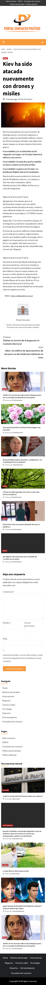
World (5, 58)
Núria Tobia (16, 799)
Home (5, 688)
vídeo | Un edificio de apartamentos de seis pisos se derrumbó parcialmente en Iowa (23, 352)
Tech (4, 900)
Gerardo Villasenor (18, 911)
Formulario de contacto (32, 1)
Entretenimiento (9, 717)
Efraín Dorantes (25, 99)
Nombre (7, 623)
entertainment (8, 825)
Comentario (9, 592)
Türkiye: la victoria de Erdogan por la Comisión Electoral (21, 340)
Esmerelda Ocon (17, 838)
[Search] (42, 42)
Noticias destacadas (11, 692)
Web (5, 639)
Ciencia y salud (8, 704)
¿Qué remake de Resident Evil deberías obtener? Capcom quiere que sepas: (22, 907)
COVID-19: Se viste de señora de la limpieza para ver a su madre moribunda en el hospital (22, 396)
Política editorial (31, 4)
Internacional (8, 696)
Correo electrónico (29, 626)
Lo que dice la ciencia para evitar (16, 871)
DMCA (20, 1)
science (5, 865)
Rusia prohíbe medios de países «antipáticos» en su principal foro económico (22, 461)
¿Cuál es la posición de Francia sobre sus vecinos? (23, 796)
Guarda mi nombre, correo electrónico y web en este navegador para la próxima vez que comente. (23, 658)
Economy (5, 790)
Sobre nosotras (11, 1)
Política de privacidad (17, 4)
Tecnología (7, 709)
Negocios (6, 700)
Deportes (6, 713)
